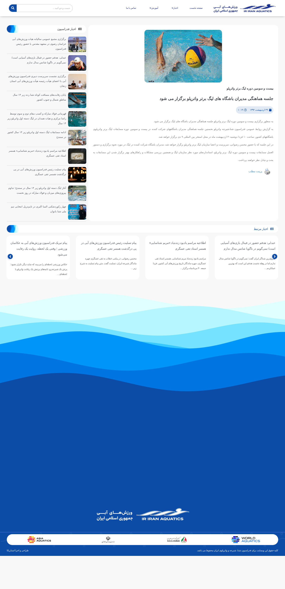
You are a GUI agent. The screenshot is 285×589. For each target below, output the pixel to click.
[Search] (13, 8)
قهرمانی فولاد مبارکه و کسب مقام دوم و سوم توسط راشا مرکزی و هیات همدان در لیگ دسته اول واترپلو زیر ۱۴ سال (36, 118)
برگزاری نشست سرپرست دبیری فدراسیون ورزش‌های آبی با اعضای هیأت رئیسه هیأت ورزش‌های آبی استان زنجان (37, 81)
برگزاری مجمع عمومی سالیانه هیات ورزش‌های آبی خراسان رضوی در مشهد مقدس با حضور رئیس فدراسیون (39, 44)
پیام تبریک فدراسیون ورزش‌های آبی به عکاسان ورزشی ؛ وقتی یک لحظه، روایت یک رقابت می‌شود (38, 248)
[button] (69, 29)
